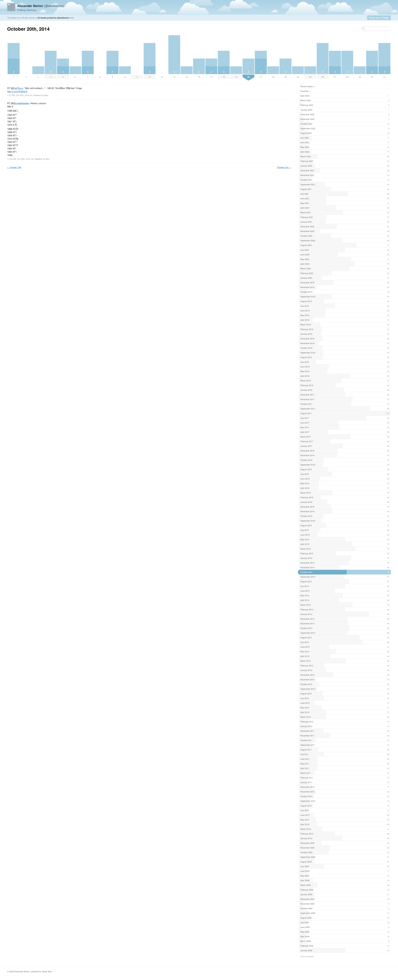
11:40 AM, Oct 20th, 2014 (18, 158)
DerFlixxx (18, 88)
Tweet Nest (47, 971)
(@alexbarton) (40, 5)
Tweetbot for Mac (40, 95)
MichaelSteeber (21, 103)
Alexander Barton (22, 971)
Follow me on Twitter (379, 17)
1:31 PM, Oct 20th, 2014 (18, 95)
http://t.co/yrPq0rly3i (17, 91)
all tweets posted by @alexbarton (53, 17)
